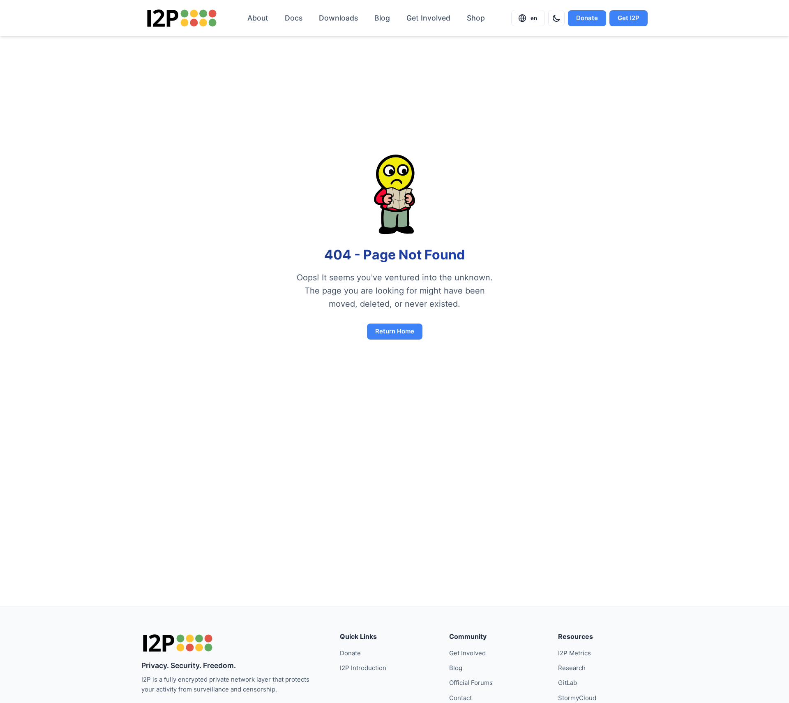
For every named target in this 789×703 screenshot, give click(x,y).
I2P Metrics (574, 653)
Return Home (394, 331)
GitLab (567, 683)
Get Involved (428, 18)
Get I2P (628, 18)
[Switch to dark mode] (556, 18)
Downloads (338, 18)
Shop (476, 18)
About (257, 18)
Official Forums (471, 683)
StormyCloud (577, 698)
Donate (587, 18)
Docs (293, 18)
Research (572, 668)
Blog (382, 18)
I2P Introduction (363, 668)
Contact (460, 698)
